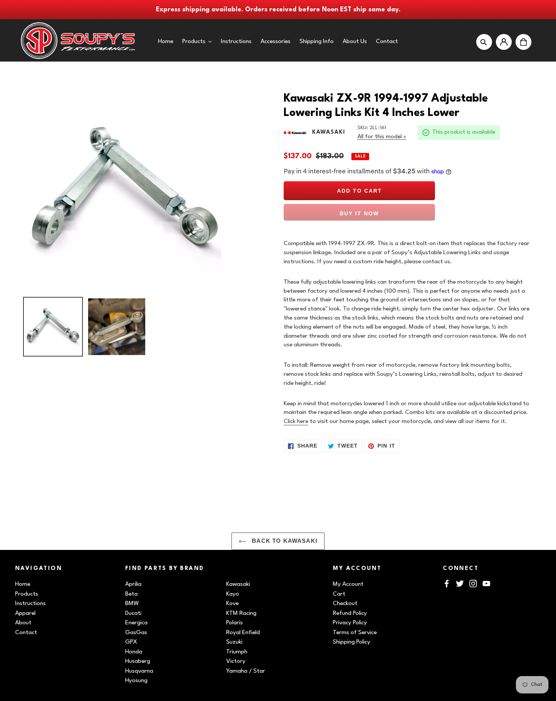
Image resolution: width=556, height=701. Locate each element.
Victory (235, 661)
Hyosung (136, 681)
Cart (339, 594)
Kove (232, 604)
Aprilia (133, 584)
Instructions (30, 604)
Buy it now (359, 213)
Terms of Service (355, 633)
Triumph (236, 652)
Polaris (234, 623)
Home (22, 584)
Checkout (345, 604)
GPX (131, 642)
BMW (132, 604)
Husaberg (137, 661)
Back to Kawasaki (283, 541)
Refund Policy (350, 613)
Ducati (133, 613)
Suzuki (234, 642)
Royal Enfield (243, 633)
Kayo (232, 594)
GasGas (136, 633)
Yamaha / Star (245, 671)
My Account (348, 584)
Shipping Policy (351, 642)
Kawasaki (238, 584)
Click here (296, 421)
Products (26, 594)
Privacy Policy (350, 623)
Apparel (25, 613)
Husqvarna (139, 671)
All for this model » (381, 137)
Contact (26, 633)
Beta (131, 594)
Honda (133, 652)
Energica (136, 623)
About (23, 623)
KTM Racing (241, 613)
